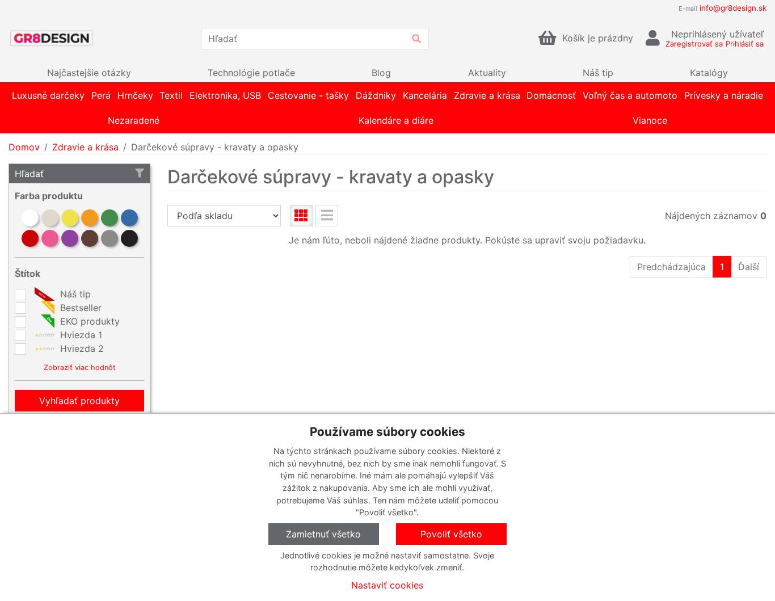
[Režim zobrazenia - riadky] (326, 215)
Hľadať (29, 173)
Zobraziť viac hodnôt (80, 367)
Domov (24, 147)
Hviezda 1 (79, 335)
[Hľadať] (416, 38)
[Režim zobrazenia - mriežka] (301, 215)
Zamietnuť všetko (323, 534)
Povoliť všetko (451, 534)
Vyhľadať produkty (79, 400)
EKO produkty (88, 321)
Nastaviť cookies (387, 585)
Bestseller (79, 307)
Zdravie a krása (85, 147)
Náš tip (74, 294)
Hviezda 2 (80, 348)
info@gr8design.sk (733, 7)
